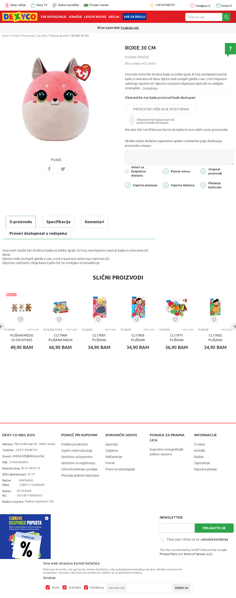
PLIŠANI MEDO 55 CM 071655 (21, 337)
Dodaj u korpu (28, 374)
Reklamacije (114, 457)
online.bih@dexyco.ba (28, 456)
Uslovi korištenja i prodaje (79, 469)
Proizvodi (28, 35)
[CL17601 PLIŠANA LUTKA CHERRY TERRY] (99, 307)
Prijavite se (214, 528)
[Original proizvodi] (203, 171)
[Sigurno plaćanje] (128, 185)
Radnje (199, 457)
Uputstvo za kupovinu (76, 457)
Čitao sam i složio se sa (197, 539)
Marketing (97, 587)
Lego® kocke (95, 16)
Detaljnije (150, 88)
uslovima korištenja (214, 539)
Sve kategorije (53, 16)
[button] (20, 319)
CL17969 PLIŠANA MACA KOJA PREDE (60, 339)
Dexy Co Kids (10, 35)
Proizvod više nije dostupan (161, 109)
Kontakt (199, 450)
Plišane (10, 329)
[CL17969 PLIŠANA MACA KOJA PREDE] (60, 307)
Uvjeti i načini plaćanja (76, 450)
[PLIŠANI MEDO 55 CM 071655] (21, 307)
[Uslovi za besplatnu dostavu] (127, 171)
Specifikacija (58, 221)
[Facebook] (49, 169)
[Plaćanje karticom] (203, 185)
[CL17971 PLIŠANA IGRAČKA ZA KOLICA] (176, 307)
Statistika (75, 587)
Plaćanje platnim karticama (80, 475)
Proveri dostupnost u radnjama (38, 233)
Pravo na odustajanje (120, 469)
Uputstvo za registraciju (78, 463)
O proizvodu (20, 221)
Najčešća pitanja (205, 469)
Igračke (75, 16)
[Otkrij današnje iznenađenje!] (25, 539)
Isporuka (112, 444)
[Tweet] (63, 169)
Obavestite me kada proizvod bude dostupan (160, 97)
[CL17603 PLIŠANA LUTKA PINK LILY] (137, 307)
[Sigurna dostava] (165, 185)
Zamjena (112, 450)
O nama (199, 444)
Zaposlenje (202, 463)
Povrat (110, 463)
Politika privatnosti (74, 444)
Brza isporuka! (108, 28)
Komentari (94, 221)
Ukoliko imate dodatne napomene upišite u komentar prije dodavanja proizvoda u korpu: (173, 143)
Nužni (55, 587)
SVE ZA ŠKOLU (134, 16)
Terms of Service (194, 554)
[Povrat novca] (165, 171)
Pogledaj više (130, 27)
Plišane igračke (59, 35)
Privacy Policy (168, 554)
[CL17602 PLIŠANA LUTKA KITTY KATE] (215, 307)
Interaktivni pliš (54, 329)
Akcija (114, 16)
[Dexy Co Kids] (19, 16)
